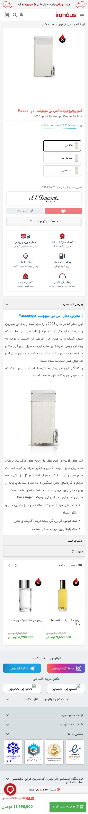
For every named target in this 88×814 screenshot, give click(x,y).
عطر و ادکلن (47, 125)
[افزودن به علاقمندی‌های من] (63, 211)
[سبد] (7, 15)
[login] (21, 15)
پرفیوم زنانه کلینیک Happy (26, 620)
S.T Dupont (69, 125)
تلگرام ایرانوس (19, 668)
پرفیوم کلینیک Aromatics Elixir (65, 622)
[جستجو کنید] (14, 15)
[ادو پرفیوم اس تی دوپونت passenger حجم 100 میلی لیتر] (44, 78)
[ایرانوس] (66, 14)
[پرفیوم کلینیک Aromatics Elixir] (63, 596)
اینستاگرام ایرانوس (63, 668)
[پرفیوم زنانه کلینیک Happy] (25, 596)
